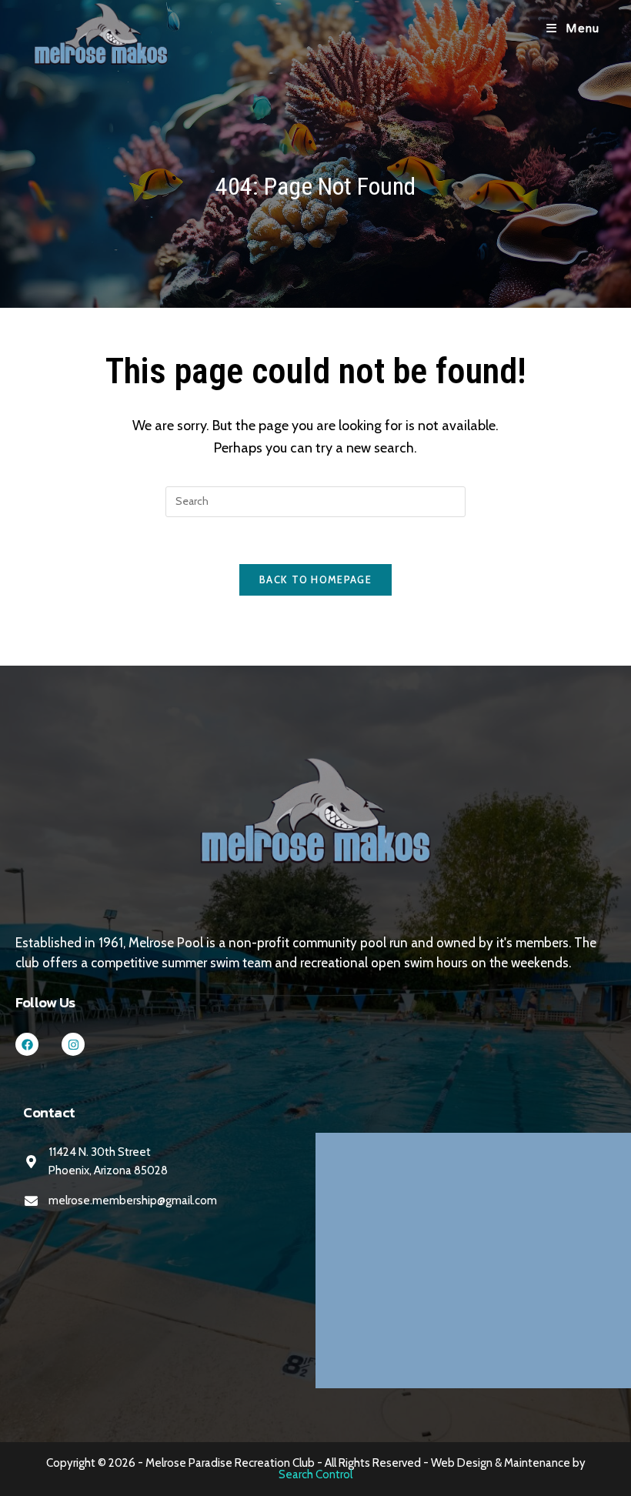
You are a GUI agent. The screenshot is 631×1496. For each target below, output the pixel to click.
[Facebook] (26, 1044)
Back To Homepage (315, 579)
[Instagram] (73, 1044)
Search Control (315, 1474)
